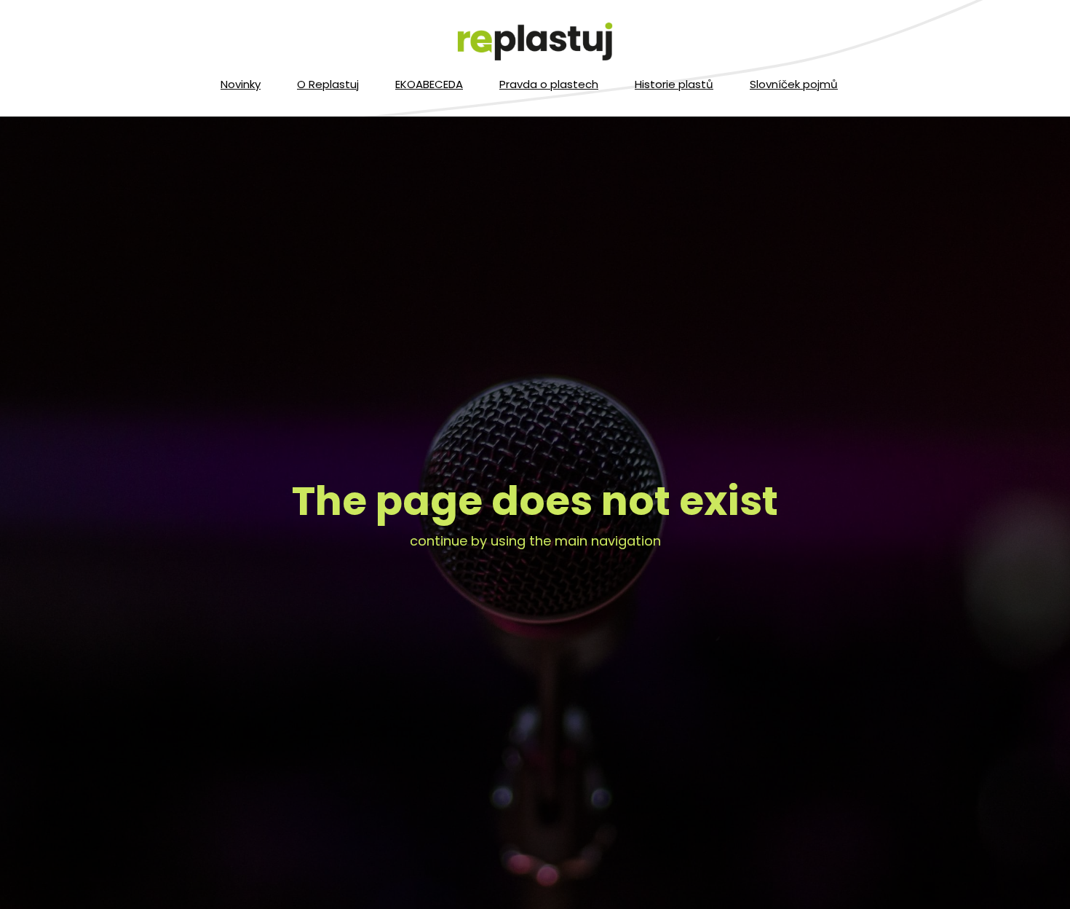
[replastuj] (535, 42)
